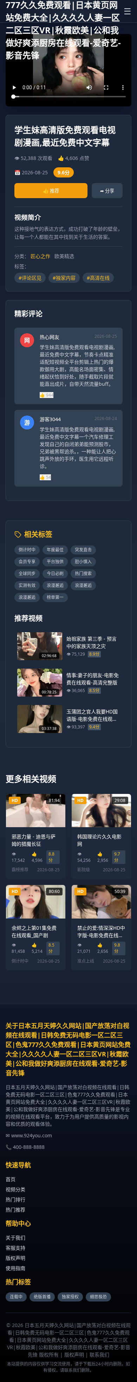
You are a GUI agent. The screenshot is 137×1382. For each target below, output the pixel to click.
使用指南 (15, 1268)
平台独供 (55, 562)
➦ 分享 (107, 191)
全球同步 (27, 574)
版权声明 (15, 1258)
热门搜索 (83, 574)
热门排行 (15, 1199)
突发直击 (83, 550)
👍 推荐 (51, 191)
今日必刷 (55, 574)
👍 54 (45, 477)
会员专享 (27, 562)
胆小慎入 (83, 562)
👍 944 (46, 395)
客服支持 (15, 1247)
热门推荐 (15, 1209)
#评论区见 (30, 277)
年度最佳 (55, 550)
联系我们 (99, 1354)
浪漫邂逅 (55, 585)
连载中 (16, 1297)
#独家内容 (64, 277)
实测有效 (27, 585)
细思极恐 (98, 1297)
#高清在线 (98, 277)
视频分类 (15, 1189)
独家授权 (70, 1297)
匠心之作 (40, 256)
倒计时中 (27, 550)
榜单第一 (55, 597)
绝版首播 (42, 1297)
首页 (10, 1179)
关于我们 (15, 1237)
